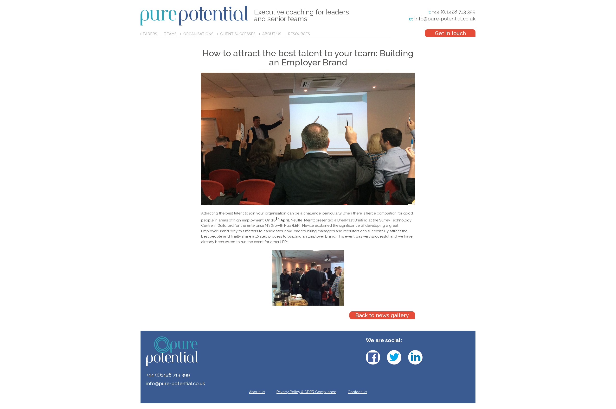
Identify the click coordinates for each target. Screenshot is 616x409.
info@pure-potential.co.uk (442, 19)
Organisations (198, 34)
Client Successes (238, 34)
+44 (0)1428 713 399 (453, 12)
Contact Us (357, 392)
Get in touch (450, 33)
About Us (271, 34)
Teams (170, 34)
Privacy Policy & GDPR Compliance (306, 392)
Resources (299, 34)
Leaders (149, 34)
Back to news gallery (382, 315)
